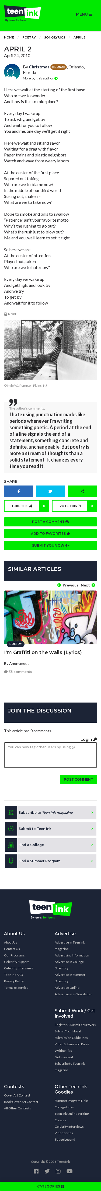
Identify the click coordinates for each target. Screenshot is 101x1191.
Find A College (31, 845)
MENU (82, 14)
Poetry (29, 37)
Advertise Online (67, 988)
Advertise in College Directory (69, 965)
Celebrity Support (16, 962)
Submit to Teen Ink (35, 829)
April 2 (79, 37)
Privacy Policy (14, 981)
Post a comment (48, 522)
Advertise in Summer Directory (70, 978)
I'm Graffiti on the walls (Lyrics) (43, 652)
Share (10, 481)
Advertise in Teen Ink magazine (70, 945)
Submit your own (50, 545)
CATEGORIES (49, 1186)
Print (11, 314)
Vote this (76, 506)
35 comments (20, 672)
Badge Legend (65, 1139)
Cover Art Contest (17, 1095)
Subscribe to (45, 813)
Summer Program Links (72, 1101)
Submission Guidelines (71, 1038)
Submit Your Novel (68, 1031)
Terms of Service (16, 988)
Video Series (64, 1133)
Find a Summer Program (39, 861)
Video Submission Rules (72, 1044)
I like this (28, 506)
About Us (10, 942)
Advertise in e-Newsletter (73, 994)
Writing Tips (63, 1051)
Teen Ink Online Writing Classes (72, 1117)
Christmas (39, 66)
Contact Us (12, 949)
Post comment (78, 779)
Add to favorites (49, 534)
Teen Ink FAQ (13, 975)
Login (87, 739)
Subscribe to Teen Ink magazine (70, 1066)
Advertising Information (72, 955)
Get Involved (64, 1057)
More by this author (38, 78)
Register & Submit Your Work (75, 1025)
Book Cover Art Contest (21, 1102)
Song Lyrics (54, 37)
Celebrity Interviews (18, 968)
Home (9, 37)
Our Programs (14, 955)
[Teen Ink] (25, 13)
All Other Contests (17, 1108)
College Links (64, 1107)
